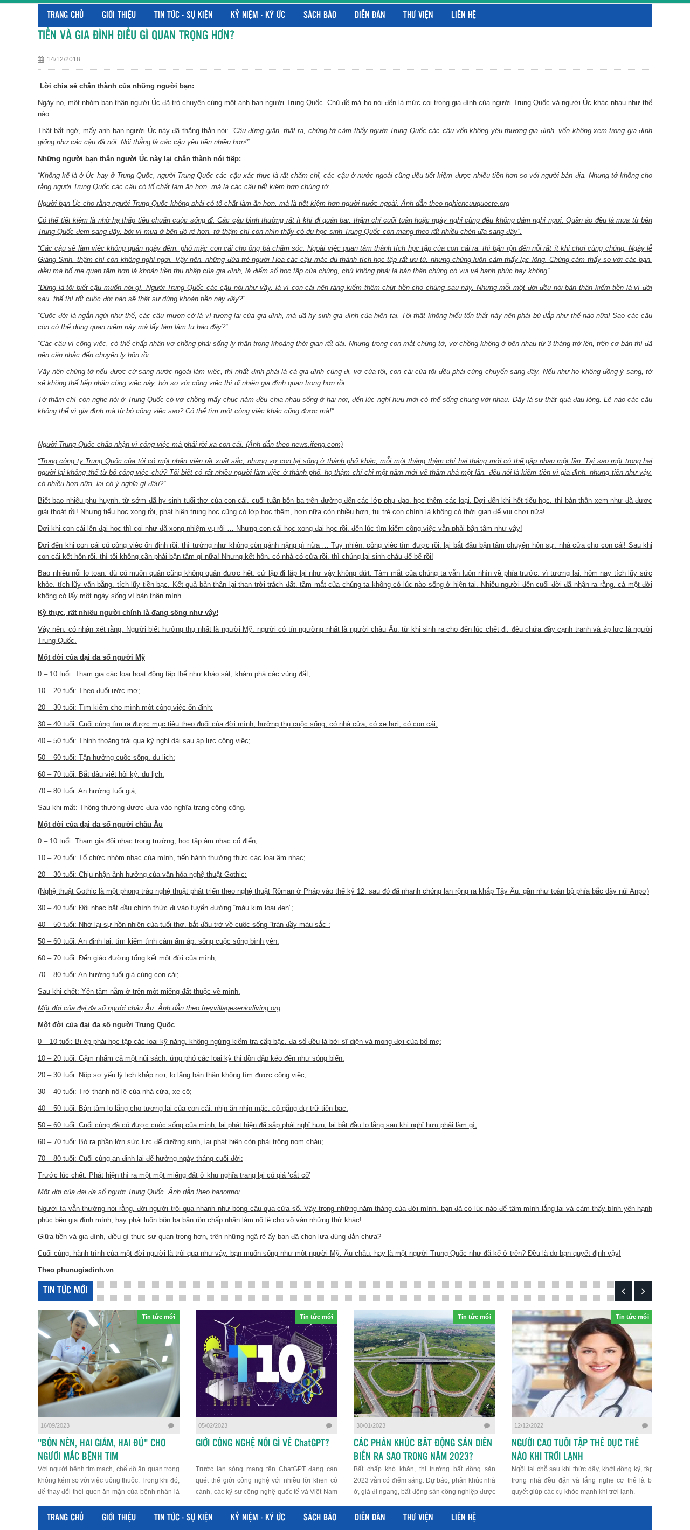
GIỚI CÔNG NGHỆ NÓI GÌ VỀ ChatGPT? (262, 1444)
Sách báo (319, 15)
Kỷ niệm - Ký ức (258, 15)
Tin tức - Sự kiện (183, 15)
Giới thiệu (119, 15)
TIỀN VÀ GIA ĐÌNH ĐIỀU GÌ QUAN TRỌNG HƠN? (136, 35)
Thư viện (418, 15)
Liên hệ (463, 15)
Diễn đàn (370, 15)
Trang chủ (65, 15)
